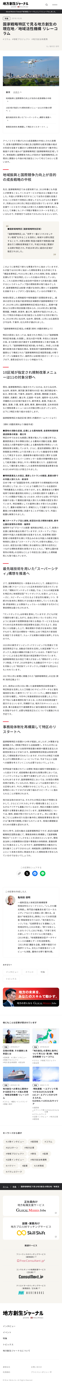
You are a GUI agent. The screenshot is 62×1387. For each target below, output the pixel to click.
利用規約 (6, 1372)
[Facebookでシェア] (35, 873)
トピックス (11, 978)
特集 (6, 18)
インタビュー (12, 971)
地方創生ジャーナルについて (16, 1350)
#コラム (7, 39)
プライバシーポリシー (40, 1372)
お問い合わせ (36, 1367)
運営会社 (6, 1367)
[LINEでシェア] (42, 873)
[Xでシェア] (27, 873)
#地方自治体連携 (40, 39)
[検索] (46, 4)
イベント (29, 971)
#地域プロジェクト (21, 39)
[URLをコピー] (19, 873)
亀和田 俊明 (54, 46)
